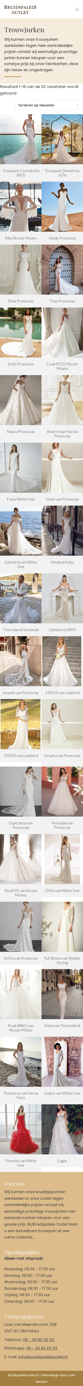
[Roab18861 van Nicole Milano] (21, 994)
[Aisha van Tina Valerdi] (62, 994)
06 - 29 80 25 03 (38, 1339)
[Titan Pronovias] (62, 270)
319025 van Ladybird (21, 755)
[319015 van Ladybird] (62, 661)
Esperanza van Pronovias (21, 825)
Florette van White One (21, 1163)
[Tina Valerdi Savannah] (21, 598)
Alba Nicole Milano (21, 238)
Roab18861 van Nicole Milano (21, 1028)
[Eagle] (62, 1129)
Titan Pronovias (62, 301)
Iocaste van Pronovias (21, 692)
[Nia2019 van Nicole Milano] (21, 859)
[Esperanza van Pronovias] (21, 792)
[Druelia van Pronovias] (62, 724)
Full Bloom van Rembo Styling (62, 960)
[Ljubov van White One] (62, 1062)
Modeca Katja (62, 562)
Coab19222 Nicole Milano (62, 366)
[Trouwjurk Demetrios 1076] (62, 139)
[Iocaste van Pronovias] (21, 661)
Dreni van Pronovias (62, 499)
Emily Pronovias (21, 364)
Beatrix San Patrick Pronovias (62, 433)
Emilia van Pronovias (21, 958)
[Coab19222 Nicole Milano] (62, 333)
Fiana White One (21, 499)
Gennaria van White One (20, 564)
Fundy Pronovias (62, 238)
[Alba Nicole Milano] (21, 207)
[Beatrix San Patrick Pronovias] (62, 400)
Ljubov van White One (62, 1093)
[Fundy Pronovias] (62, 207)
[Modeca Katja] (62, 531)
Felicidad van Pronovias (62, 825)
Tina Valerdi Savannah (21, 629)
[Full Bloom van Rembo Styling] (62, 927)
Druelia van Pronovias (62, 755)
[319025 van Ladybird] (21, 724)
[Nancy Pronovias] (21, 400)
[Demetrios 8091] (62, 598)
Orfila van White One (62, 890)
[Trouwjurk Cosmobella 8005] (21, 139)
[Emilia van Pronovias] (21, 927)
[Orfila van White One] (62, 859)
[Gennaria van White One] (21, 531)
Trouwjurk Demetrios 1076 (62, 173)
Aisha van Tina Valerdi (62, 1025)
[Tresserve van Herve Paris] (21, 1062)
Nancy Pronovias (21, 431)
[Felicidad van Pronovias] (62, 792)
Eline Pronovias (21, 301)
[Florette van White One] (21, 1129)
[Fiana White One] (21, 468)
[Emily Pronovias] (21, 333)
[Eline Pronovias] (21, 270)
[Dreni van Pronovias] (62, 468)
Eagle (62, 1160)
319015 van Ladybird (62, 692)
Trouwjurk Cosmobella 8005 (20, 173)
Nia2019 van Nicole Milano (20, 893)
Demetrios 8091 (62, 629)
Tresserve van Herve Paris (21, 1095)
